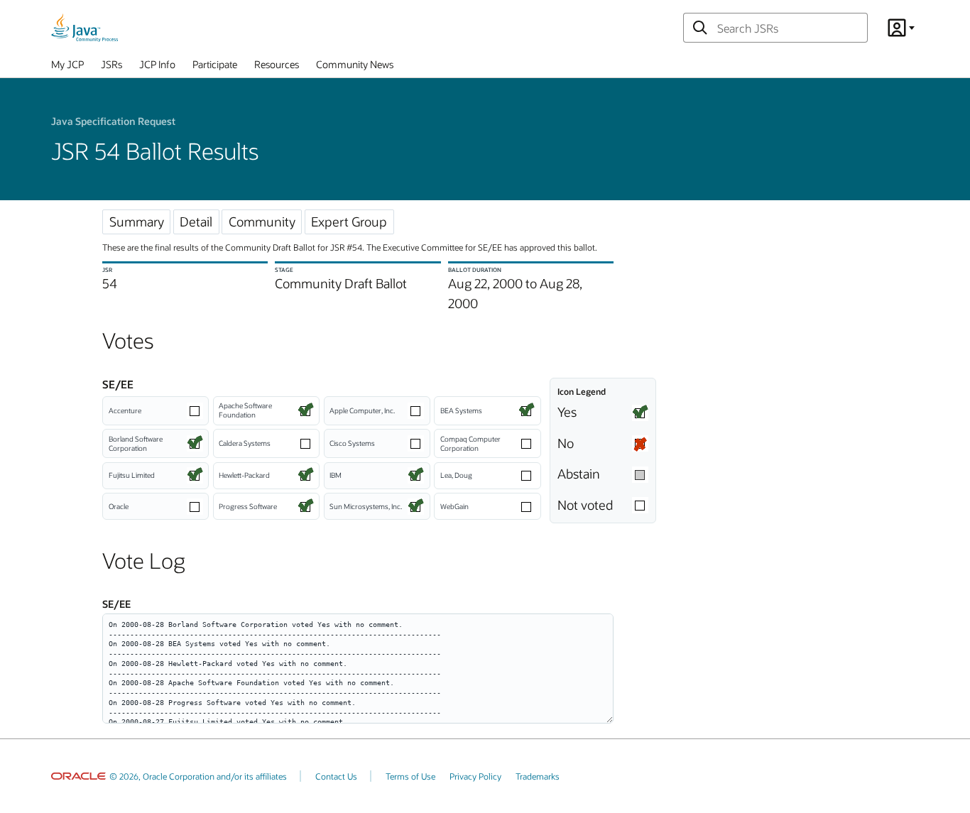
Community (262, 221)
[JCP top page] (84, 27)
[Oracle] (78, 776)
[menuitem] (67, 67)
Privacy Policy (475, 776)
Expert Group (349, 221)
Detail (196, 221)
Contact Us (336, 776)
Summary (136, 221)
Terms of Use (410, 776)
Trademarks (538, 776)
